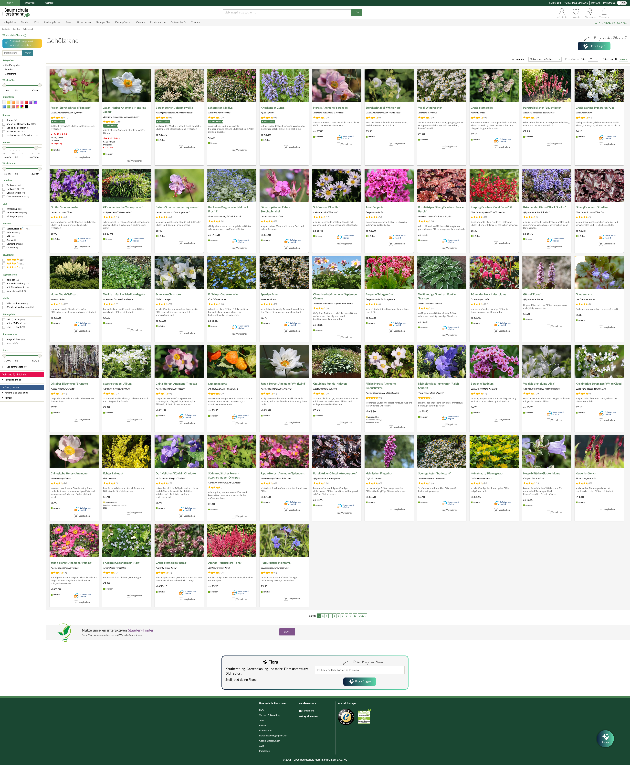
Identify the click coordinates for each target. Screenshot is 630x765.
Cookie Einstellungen (269, 741)
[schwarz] (26, 107)
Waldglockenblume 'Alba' (539, 383)
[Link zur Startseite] (16, 13)
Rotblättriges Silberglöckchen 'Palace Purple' (441, 209)
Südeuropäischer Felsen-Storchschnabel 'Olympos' (224, 475)
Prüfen (27, 53)
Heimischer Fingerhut (379, 473)
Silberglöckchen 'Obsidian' (592, 207)
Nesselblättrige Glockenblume (541, 473)
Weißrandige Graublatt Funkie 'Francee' (437, 296)
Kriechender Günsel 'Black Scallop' (544, 207)
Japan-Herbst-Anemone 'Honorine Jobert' (124, 109)
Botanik (49, 3)
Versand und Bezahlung (16, 393)
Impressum (264, 751)
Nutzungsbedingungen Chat (273, 736)
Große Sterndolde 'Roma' (171, 562)
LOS (357, 12)
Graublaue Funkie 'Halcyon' (330, 383)
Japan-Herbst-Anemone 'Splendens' (283, 473)
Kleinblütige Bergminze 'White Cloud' (599, 383)
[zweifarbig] (17, 107)
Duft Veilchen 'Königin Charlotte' (176, 473)
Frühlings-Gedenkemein (223, 294)
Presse (262, 725)
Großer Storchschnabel (65, 207)
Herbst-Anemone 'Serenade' (330, 107)
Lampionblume (217, 383)
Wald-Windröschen (430, 107)
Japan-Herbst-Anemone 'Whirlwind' (283, 383)
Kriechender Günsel (273, 107)
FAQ (261, 710)
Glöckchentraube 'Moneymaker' (123, 207)
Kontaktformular (12, 380)
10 (355, 616)
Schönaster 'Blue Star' (326, 207)
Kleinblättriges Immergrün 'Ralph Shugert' (438, 385)
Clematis (140, 22)
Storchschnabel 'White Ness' (383, 107)
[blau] (4, 107)
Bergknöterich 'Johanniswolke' (175, 107)
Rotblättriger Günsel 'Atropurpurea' (335, 473)
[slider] (4, 85)
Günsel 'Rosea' (532, 294)
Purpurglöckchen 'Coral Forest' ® (491, 207)
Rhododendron (158, 22)
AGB (261, 746)
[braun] (13, 107)
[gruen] (8, 107)
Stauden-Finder (140, 630)
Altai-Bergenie (374, 207)
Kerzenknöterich (586, 473)
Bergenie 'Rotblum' (482, 383)
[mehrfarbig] (22, 107)
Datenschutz (265, 731)
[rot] (26, 102)
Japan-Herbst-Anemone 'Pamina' (71, 562)
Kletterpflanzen (123, 22)
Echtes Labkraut (113, 473)
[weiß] (4, 102)
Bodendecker (84, 22)
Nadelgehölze (103, 22)
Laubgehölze (9, 22)
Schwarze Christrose (168, 294)
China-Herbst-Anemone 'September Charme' (335, 296)
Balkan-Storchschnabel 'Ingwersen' (177, 207)
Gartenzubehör (178, 22)
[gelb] (8, 102)
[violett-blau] (35, 102)
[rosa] (22, 102)
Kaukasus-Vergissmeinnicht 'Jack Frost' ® (228, 209)
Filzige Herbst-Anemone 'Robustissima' (381, 385)
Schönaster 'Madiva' (220, 107)
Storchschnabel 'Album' (117, 383)
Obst (36, 22)
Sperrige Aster (269, 294)
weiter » (623, 59)
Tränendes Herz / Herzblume (488, 294)
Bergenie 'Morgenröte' (380, 294)
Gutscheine (555, 3)
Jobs (261, 720)
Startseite (6, 29)
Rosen (69, 22)
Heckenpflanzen (52, 22)
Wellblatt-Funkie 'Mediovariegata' (124, 294)
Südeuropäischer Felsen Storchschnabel (275, 209)
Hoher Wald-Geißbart (64, 294)
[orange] (13, 102)
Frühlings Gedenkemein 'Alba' (121, 562)
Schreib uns (308, 711)
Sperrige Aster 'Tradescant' (434, 473)
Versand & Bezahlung (576, 3)
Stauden (25, 22)
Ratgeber (29, 3)
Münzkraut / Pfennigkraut (487, 473)
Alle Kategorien (12, 65)
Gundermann (584, 294)
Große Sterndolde (482, 107)
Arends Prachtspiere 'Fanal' (225, 562)
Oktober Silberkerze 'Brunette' (69, 383)
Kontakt (595, 3)
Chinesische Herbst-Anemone (69, 473)
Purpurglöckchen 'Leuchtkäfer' (542, 107)
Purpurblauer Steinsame (276, 562)
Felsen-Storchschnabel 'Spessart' (71, 107)
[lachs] (17, 102)
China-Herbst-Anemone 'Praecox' (177, 383)
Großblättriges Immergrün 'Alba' (595, 107)
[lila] (31, 102)
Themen (195, 22)
